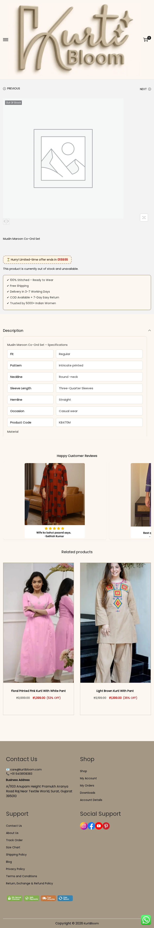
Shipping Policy (16, 855)
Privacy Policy (15, 869)
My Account (88, 778)
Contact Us (14, 826)
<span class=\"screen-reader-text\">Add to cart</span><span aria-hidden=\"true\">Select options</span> (40, 706)
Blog (9, 862)
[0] (145, 39)
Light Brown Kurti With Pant (115, 691)
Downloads (87, 793)
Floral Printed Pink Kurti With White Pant (38, 691)
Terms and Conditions (21, 876)
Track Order (14, 840)
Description (13, 330)
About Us (12, 833)
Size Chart (13, 847)
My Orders (87, 786)
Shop (83, 771)
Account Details (91, 800)
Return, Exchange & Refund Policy (29, 883)
